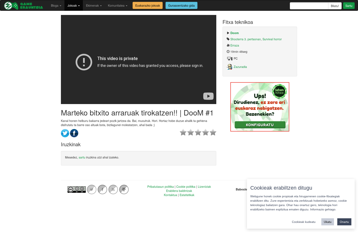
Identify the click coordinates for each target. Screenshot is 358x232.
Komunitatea (116, 5)
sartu (82, 157)
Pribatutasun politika (160, 186)
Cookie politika (185, 186)
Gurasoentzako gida (181, 5)
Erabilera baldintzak (179, 191)
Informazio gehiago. (323, 209)
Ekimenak (93, 5)
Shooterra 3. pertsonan (245, 39)
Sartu (348, 6)
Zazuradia (240, 67)
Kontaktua (170, 195)
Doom (234, 33)
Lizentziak (204, 186)
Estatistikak (187, 195)
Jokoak (73, 5)
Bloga (55, 5)
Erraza (234, 45)
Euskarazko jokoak (147, 5)
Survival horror (272, 39)
